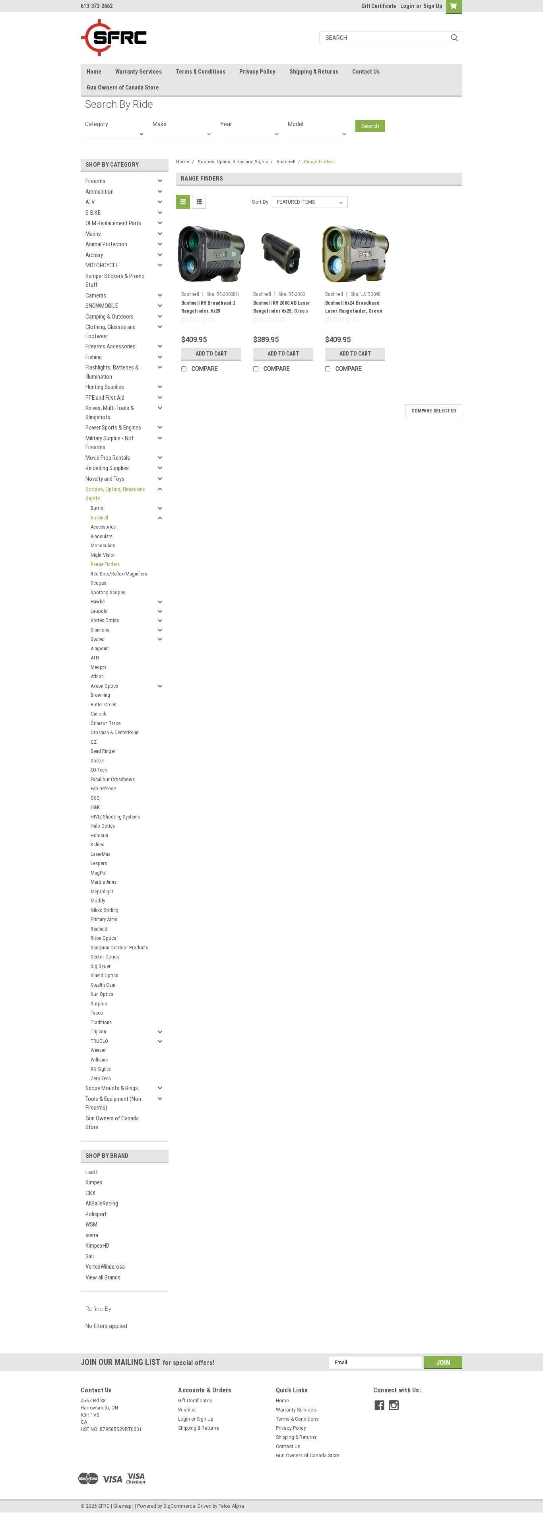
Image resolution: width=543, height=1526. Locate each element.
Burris (97, 508)
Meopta (99, 667)
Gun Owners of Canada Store (123, 87)
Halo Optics (103, 826)
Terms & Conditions (200, 71)
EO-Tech (99, 770)
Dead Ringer (103, 751)
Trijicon (98, 1031)
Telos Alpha (231, 1506)
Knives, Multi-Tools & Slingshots (109, 412)
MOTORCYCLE (101, 265)
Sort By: (261, 202)
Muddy (98, 901)
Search (370, 126)
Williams (99, 1060)
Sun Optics (102, 994)
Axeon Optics (104, 686)
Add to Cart (211, 353)
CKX (90, 1193)
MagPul (99, 873)
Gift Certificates (195, 1401)
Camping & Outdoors (109, 316)
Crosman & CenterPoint (115, 732)
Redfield (99, 929)
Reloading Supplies (107, 468)
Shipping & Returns (313, 71)
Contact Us (366, 71)
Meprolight (102, 891)
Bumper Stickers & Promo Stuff (115, 280)
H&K (95, 807)
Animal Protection (106, 244)
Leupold (99, 611)
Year (226, 124)
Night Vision (103, 555)
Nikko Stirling (104, 910)
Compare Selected (433, 411)
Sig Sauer (101, 966)
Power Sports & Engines (113, 427)
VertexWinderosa (105, 1266)
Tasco (97, 1013)
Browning (100, 695)
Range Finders (105, 564)
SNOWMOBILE (101, 305)
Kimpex (94, 1182)
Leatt (91, 1172)
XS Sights (101, 1069)
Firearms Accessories (110, 346)
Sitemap (122, 1506)
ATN (95, 658)
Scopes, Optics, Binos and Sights (115, 494)
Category (96, 124)
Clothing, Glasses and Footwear (110, 331)
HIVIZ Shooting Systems (115, 817)
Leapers (99, 863)
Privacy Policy (257, 71)
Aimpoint (100, 648)
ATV (90, 202)
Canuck (98, 714)
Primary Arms (104, 919)
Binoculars (101, 536)
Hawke (98, 602)
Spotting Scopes (108, 592)
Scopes (98, 583)
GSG (95, 798)
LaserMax (101, 854)
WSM (91, 1224)
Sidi (89, 1256)
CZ (94, 742)
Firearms (95, 181)
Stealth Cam (103, 985)
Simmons (100, 630)
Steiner (98, 639)
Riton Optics (103, 938)
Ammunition (99, 191)
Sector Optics (105, 957)
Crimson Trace (105, 723)
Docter (97, 761)
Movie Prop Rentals (107, 457)
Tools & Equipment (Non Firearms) (113, 1103)
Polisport (96, 1214)
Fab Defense (103, 788)
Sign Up (432, 6)
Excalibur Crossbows (113, 779)
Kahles (97, 845)
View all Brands (102, 1277)
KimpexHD (97, 1245)
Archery (94, 255)
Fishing (93, 357)
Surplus (99, 1004)
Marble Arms (103, 882)
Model (295, 124)
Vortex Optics (105, 620)
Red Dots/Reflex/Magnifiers (119, 574)
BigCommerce (179, 1506)
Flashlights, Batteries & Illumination (112, 372)
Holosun (99, 835)
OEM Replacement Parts (113, 223)
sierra (91, 1235)
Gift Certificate (378, 6)
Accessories (103, 527)
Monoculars (103, 545)
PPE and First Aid (104, 397)
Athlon (97, 676)
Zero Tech (101, 1078)
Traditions (101, 1022)
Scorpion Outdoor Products (119, 948)
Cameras (95, 295)
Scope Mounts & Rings (111, 1088)
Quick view (211, 282)
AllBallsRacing (101, 1203)
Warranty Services (138, 71)
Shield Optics (104, 975)
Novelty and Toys (104, 478)
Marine (93, 233)
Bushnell (99, 518)
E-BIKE (93, 212)
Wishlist (187, 1410)
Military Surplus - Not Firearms (109, 443)
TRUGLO (99, 1041)
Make (160, 124)
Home (94, 71)
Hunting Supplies (104, 387)
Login (407, 6)
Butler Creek (103, 705)
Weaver (98, 1050)
